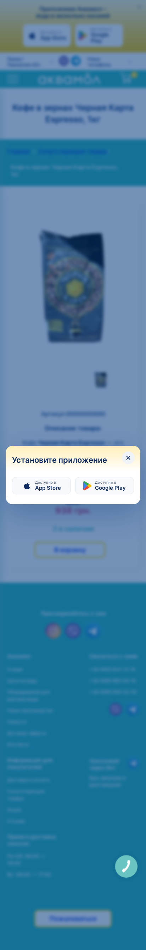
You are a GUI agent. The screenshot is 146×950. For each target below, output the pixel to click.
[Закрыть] (128, 457)
